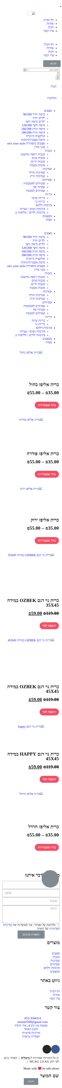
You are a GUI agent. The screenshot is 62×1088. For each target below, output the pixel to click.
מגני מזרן (39, 147)
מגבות (48, 150)
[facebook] (55, 1049)
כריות (48, 194)
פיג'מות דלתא (44, 205)
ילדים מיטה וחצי (35, 121)
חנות (51, 27)
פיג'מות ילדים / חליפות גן (30, 212)
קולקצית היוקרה (35, 136)
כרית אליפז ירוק (45, 520)
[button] (31, 37)
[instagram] (47, 1049)
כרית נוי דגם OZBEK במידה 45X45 (33, 689)
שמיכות (47, 169)
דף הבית (49, 20)
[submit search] (25, 70)
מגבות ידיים (38, 161)
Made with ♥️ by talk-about (41, 1068)
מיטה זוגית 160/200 (33, 129)
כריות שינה (38, 198)
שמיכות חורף (37, 172)
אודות (50, 23)
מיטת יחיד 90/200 (34, 114)
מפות (49, 219)
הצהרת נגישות (16, 1061)
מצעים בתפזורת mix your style (26, 143)
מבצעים (47, 216)
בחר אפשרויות (47, 405)
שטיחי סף (39, 187)
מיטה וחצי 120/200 (33, 125)
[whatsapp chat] (50, 879)
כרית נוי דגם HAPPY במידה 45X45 (33, 756)
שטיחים (47, 179)
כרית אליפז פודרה (43, 453)
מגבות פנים (38, 158)
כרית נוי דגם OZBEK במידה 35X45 (33, 603)
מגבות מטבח (37, 165)
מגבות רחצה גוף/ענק (33, 154)
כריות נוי (40, 201)
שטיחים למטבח (35, 190)
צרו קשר (48, 31)
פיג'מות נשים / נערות (32, 209)
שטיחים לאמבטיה (34, 183)
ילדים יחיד (39, 118)
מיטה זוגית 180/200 (33, 132)
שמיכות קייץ (37, 176)
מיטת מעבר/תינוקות (33, 139)
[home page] (31, 13)
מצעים (48, 110)
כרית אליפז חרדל (43, 826)
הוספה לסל (49, 625)
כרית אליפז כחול (44, 384)
